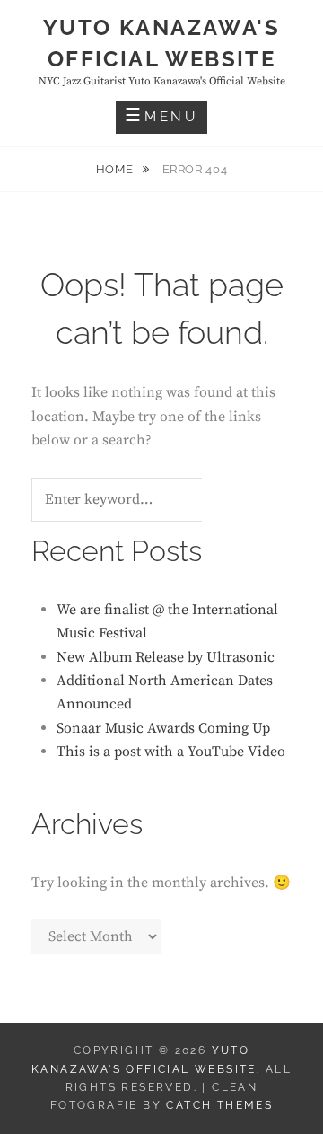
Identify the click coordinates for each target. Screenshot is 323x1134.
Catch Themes (219, 1105)
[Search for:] (139, 500)
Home (116, 169)
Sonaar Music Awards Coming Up (163, 728)
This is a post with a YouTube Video (171, 751)
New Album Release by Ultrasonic (166, 657)
